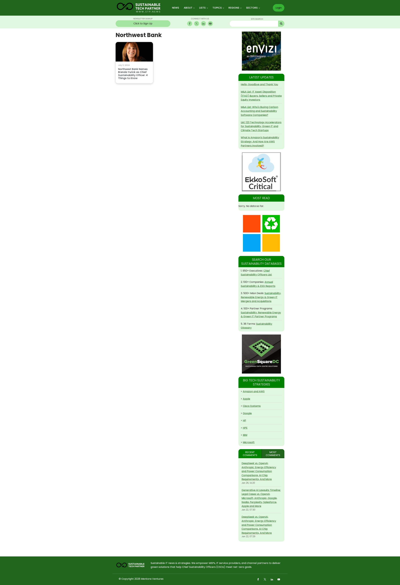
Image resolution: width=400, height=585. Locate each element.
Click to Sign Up (142, 23)
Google (247, 413)
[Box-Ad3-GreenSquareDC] (261, 354)
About (188, 8)
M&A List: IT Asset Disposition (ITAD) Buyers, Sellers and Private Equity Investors (261, 96)
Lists (202, 8)
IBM (245, 435)
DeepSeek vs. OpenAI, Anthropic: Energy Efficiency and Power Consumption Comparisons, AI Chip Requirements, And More (259, 471)
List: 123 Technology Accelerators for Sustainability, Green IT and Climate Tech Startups (261, 126)
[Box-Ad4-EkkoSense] (261, 171)
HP (244, 420)
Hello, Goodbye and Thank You (259, 84)
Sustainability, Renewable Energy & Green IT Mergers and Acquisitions (261, 297)
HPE (245, 428)
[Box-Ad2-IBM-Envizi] (261, 51)
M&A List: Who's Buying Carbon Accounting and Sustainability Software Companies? (259, 111)
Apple (246, 399)
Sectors (252, 8)
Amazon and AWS (254, 391)
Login (278, 8)
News (175, 8)
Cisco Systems (252, 406)
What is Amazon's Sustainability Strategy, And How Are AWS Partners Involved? (260, 141)
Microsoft (249, 442)
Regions (233, 8)
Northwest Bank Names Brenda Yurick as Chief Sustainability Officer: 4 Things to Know (133, 74)
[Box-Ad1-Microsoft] (261, 233)
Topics (217, 8)
